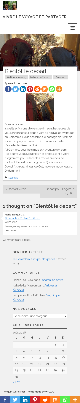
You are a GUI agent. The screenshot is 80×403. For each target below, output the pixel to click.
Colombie (13, 177)
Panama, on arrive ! (52, 280)
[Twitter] (15, 89)
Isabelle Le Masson (40, 77)
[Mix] (44, 89)
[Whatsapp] (52, 89)
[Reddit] (37, 89)
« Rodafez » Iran (16, 189)
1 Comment (60, 77)
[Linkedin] (23, 89)
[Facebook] (8, 89)
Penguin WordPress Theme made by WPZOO (29, 391)
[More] (59, 89)
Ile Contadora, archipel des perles (34, 259)
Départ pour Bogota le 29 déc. (60, 191)
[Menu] (72, 28)
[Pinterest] (30, 89)
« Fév (16, 382)
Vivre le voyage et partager (35, 17)
